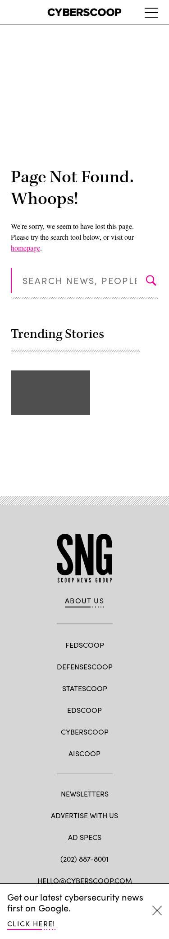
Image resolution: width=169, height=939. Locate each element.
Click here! (31, 923)
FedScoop (84, 645)
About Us (85, 600)
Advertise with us (84, 815)
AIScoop (84, 753)
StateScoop (84, 688)
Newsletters (85, 793)
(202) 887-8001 (84, 858)
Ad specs (84, 837)
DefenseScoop (85, 666)
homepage (25, 247)
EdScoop (84, 710)
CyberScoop (85, 731)
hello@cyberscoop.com (84, 880)
